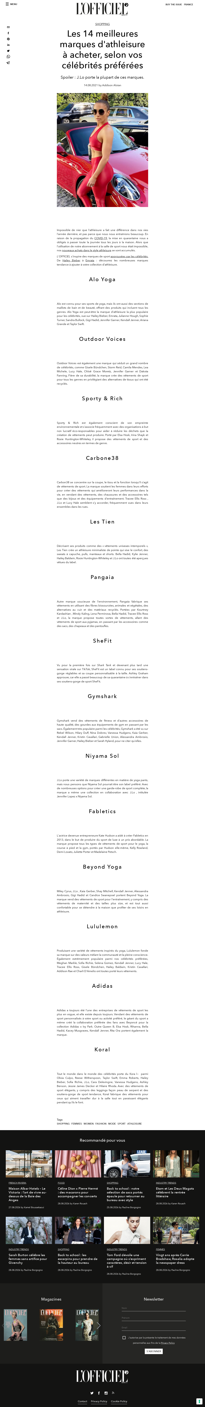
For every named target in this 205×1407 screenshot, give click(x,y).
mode (112, 1123)
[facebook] (8, 33)
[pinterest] (8, 39)
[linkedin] (8, 45)
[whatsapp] (8, 57)
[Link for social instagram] (106, 1393)
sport (122, 1123)
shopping (63, 1123)
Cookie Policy (119, 1401)
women (89, 1123)
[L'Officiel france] (102, 9)
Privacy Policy (168, 1343)
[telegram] (8, 63)
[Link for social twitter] (92, 1393)
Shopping (102, 24)
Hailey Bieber (71, 260)
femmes (76, 1123)
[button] (99, 1325)
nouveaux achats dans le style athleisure (86, 250)
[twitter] (8, 51)
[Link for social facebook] (99, 1393)
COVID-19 (100, 238)
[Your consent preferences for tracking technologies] (199, 1401)
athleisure (134, 1123)
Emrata (90, 260)
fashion (101, 1123)
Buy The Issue (174, 4)
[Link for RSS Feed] (113, 1393)
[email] (8, 28)
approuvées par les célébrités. (129, 256)
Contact (82, 1401)
